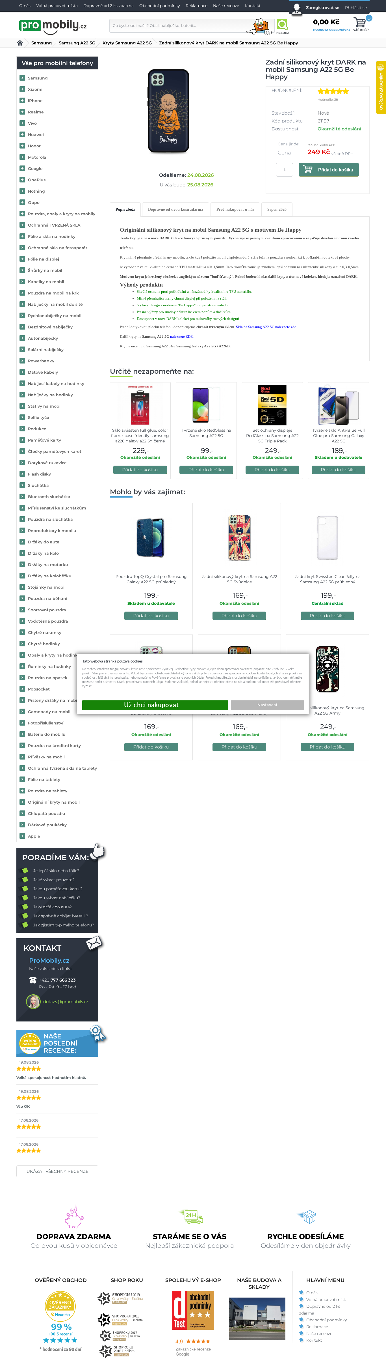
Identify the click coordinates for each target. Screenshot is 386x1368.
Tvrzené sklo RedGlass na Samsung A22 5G (206, 433)
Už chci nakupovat (155, 705)
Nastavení (267, 705)
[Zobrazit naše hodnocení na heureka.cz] (61, 1350)
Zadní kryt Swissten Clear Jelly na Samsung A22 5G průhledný (328, 579)
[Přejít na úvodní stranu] (53, 26)
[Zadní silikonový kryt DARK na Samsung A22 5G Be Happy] (168, 110)
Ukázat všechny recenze (57, 1171)
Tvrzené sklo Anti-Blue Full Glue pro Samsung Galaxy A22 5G (338, 436)
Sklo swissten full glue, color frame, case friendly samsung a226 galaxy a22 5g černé (140, 436)
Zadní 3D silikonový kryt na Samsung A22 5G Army (328, 710)
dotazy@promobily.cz (65, 1001)
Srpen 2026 (277, 209)
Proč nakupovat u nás (235, 209)
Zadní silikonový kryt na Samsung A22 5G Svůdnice (239, 579)
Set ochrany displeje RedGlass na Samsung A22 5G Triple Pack (272, 436)
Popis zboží (125, 209)
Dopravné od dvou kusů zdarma (175, 209)
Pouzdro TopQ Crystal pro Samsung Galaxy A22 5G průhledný (151, 579)
